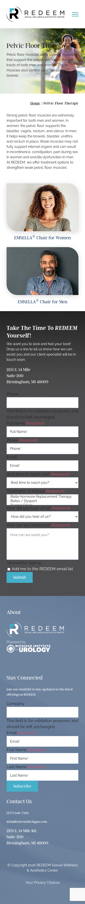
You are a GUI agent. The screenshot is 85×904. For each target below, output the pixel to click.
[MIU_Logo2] (28, 646)
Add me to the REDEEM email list (42, 569)
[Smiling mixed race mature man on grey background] (42, 249)
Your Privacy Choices (43, 882)
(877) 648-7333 (18, 813)
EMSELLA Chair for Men (42, 301)
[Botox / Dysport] (42, 501)
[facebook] (9, 664)
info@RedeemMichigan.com (27, 822)
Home (35, 103)
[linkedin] (37, 664)
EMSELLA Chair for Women (42, 237)
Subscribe (22, 786)
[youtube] (27, 664)
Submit (19, 577)
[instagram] (18, 664)
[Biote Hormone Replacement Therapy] (42, 496)
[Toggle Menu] (75, 14)
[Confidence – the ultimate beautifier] (42, 185)
